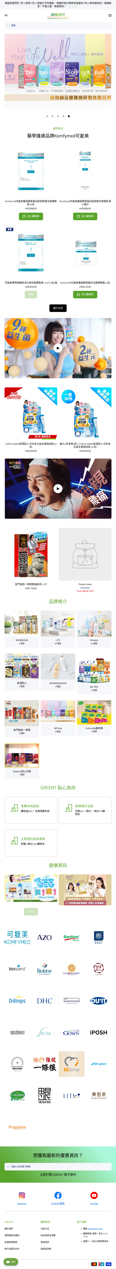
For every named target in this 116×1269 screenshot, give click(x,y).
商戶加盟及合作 (12, 1249)
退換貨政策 (46, 1249)
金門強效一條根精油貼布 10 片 (31, 584)
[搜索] (7, 45)
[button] (109, 35)
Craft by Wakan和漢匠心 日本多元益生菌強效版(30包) (31, 445)
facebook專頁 (58, 1203)
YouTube (94, 1203)
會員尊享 (45, 1242)
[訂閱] (107, 1166)
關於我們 (9, 1229)
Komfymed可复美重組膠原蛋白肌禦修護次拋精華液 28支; (31, 203)
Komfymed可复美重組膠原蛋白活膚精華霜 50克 (85, 283)
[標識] (58, 35)
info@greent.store (95, 1229)
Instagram (22, 1203)
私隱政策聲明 (11, 1242)
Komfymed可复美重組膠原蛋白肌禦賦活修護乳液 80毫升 (85, 203)
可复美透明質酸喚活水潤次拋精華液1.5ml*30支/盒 (31, 283)
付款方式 (45, 1229)
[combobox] (58, 45)
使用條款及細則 (12, 1235)
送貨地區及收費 (48, 1235)
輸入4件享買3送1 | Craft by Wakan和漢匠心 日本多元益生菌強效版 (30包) (85, 445)
